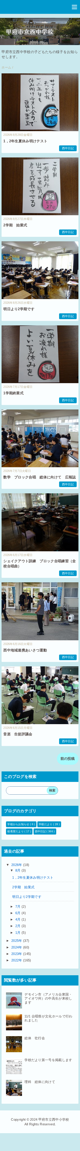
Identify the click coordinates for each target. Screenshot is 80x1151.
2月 (18, 926)
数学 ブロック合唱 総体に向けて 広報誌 (39, 477)
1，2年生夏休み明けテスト (25, 141)
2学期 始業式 (15, 225)
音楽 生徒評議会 (17, 734)
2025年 (17, 940)
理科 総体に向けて (39, 1082)
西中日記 (68, 148)
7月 (18, 906)
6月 (18, 913)
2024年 (17, 947)
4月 (18, 919)
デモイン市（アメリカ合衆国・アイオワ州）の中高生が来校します (48, 998)
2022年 (17, 960)
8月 (18, 870)
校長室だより (15, 831)
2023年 (17, 954)
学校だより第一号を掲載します (48, 1060)
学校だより (46, 824)
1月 (18, 932)
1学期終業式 (13, 393)
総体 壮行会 (34, 1038)
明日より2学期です (18, 309)
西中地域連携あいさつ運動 (25, 650)
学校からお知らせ (18, 824)
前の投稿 (67, 758)
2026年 (17, 865)
